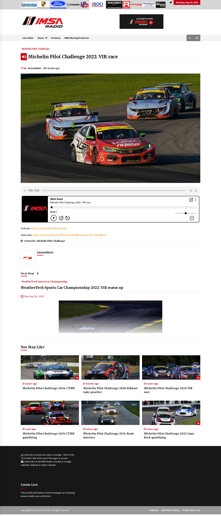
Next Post (27, 273)
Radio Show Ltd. (191, 510)
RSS (104, 235)
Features (56, 37)
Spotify (56, 235)
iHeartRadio (69, 235)
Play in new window (42, 228)
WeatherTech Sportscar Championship (44, 281)
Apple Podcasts (41, 235)
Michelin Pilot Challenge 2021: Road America (108, 435)
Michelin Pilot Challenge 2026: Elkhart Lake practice (110, 390)
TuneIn (96, 235)
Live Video (28, 37)
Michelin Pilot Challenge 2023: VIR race (168, 390)
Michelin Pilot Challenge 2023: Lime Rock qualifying (169, 435)
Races (41, 37)
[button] (190, 38)
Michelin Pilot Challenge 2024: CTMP (48, 388)
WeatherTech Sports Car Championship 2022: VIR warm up (72, 287)
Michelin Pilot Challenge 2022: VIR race (73, 57)
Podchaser (84, 235)
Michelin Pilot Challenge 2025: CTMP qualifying (48, 435)
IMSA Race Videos (170, 510)
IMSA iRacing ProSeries (77, 37)
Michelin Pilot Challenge (36, 48)
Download (61, 228)
